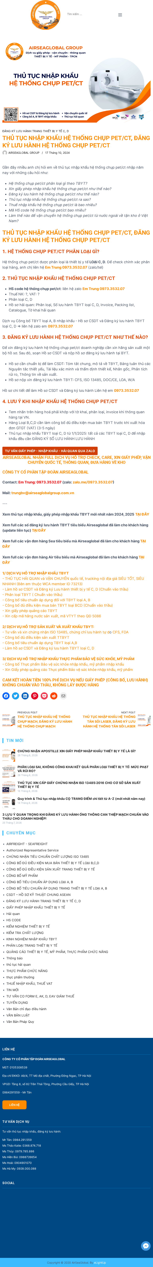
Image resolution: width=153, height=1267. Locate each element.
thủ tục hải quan (18, 964)
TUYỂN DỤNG (17, 1003)
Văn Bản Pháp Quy (20, 1022)
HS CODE (13, 920)
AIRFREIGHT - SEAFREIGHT (27, 844)
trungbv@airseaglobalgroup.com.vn (42, 493)
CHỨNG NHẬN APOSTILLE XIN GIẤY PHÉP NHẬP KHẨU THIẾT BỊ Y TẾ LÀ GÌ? (77, 751)
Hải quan (13, 914)
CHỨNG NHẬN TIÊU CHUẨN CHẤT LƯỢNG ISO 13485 (47, 857)
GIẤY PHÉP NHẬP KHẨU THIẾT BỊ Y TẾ (35, 907)
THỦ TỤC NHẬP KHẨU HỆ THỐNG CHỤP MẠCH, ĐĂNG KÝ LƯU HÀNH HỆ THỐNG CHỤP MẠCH (45, 721)
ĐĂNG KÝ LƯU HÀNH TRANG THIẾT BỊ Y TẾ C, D (35, 131)
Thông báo (14, 958)
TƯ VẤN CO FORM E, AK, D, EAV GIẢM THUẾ (40, 996)
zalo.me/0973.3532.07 (93, 482)
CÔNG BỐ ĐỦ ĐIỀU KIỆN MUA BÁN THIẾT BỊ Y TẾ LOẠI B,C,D (52, 863)
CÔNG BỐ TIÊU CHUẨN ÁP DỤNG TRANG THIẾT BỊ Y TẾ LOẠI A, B (56, 888)
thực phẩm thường (20, 977)
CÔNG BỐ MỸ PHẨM (22, 876)
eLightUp (99, 1262)
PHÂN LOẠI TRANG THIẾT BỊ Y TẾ (31, 945)
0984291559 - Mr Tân (16, 1092)
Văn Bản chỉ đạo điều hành (26, 1009)
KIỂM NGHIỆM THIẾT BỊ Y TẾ (28, 926)
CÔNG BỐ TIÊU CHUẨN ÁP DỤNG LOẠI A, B (39, 882)
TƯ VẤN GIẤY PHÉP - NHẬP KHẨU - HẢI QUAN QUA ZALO (50, 451)
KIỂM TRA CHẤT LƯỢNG (25, 933)
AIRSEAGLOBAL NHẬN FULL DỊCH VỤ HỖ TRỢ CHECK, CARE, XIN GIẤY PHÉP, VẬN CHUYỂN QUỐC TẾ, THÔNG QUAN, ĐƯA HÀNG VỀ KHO (77, 460)
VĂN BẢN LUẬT (18, 1015)
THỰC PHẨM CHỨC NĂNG (27, 971)
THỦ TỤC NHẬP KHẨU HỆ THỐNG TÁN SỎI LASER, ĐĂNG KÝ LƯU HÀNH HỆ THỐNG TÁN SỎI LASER (109, 721)
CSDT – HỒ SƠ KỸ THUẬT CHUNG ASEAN (38, 895)
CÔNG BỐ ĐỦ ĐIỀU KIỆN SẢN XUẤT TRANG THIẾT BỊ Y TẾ (50, 869)
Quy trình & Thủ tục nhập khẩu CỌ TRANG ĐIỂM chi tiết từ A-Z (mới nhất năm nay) (81, 799)
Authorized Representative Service (32, 850)
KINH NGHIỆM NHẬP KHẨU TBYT (31, 939)
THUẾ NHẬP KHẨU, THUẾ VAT (29, 984)
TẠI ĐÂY (39, 530)
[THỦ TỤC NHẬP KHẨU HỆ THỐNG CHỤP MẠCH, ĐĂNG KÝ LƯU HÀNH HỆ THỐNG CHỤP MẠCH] (8, 719)
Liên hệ (14, 1105)
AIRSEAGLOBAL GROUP (23, 152)
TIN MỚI (12, 990)
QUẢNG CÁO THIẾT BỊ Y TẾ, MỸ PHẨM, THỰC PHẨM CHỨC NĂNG (57, 952)
